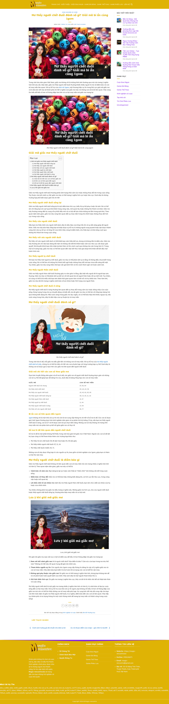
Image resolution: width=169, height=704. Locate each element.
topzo (105, 690)
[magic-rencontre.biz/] (38, 4)
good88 (42, 690)
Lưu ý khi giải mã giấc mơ (40, 187)
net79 (30, 690)
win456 (157, 690)
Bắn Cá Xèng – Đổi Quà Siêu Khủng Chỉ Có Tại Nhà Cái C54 (130, 21)
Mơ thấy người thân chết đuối (43, 172)
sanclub (14, 693)
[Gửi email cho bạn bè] (69, 605)
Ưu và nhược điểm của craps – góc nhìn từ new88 (89, 628)
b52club (62, 693)
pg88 (20, 688)
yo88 (145, 688)
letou (79, 688)
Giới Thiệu (65, 4)
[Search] (131, 4)
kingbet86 (96, 688)
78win (89, 690)
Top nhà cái (121, 97)
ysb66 (120, 688)
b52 (139, 690)
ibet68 (89, 688)
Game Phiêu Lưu (116, 4)
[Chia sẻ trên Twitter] (66, 605)
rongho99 (138, 688)
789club (95, 693)
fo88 (68, 693)
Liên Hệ (127, 4)
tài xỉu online (152, 688)
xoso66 (55, 693)
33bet (103, 688)
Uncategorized (122, 105)
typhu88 (28, 693)
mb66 (126, 690)
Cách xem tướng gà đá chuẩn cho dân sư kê (49, 628)
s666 (11, 688)
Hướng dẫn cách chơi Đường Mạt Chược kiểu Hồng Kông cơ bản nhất (131, 65)
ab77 (115, 690)
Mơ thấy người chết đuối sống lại (44, 163)
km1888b (130, 688)
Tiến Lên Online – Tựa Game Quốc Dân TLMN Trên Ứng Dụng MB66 (131, 54)
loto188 (3, 690)
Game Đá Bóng (90, 4)
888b (57, 690)
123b (135, 690)
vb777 (8, 690)
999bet (19, 690)
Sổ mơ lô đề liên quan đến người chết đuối (47, 183)
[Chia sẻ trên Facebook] (62, 605)
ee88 (8, 693)
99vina (34, 693)
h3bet (108, 688)
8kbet (40, 693)
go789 (67, 690)
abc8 (45, 693)
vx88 (125, 688)
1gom (31, 418)
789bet (101, 693)
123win (24, 690)
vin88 (16, 688)
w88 (50, 688)
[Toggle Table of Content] (59, 158)
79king (35, 690)
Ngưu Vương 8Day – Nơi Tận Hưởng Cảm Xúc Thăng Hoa (130, 43)
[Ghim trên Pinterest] (73, 605)
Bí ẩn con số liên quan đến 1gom (45, 181)
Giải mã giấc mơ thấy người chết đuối (44, 161)
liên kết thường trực (89, 612)
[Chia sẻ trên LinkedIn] (77, 605)
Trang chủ (55, 4)
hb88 (100, 690)
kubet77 (73, 690)
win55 (50, 693)
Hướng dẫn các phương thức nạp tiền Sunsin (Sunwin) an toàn (131, 32)
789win (2, 693)
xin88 (25, 688)
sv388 (6, 688)
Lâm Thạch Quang (80, 24)
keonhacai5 (50, 690)
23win (30, 688)
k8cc (2, 688)
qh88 (131, 690)
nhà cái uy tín (43, 688)
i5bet (79, 690)
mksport (151, 690)
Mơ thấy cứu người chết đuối (43, 165)
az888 (95, 690)
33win (84, 693)
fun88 (35, 688)
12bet (14, 690)
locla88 (120, 690)
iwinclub (144, 690)
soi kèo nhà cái (58, 688)
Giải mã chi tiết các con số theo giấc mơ (47, 178)
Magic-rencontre (91, 701)
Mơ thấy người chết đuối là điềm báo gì (45, 185)
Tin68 (79, 693)
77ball (110, 690)
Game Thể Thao (103, 4)
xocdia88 (21, 693)
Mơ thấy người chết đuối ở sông (44, 174)
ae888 (84, 690)
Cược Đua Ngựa (77, 4)
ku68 (62, 690)
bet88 (160, 688)
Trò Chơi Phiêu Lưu (124, 101)
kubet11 (68, 688)
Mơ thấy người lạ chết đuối (42, 170)
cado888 (164, 690)
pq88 (84, 688)
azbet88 (114, 688)
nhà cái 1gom (64, 87)
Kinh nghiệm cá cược (70, 12)
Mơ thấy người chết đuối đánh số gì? (44, 176)
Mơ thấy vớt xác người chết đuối (44, 168)
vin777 (74, 688)
